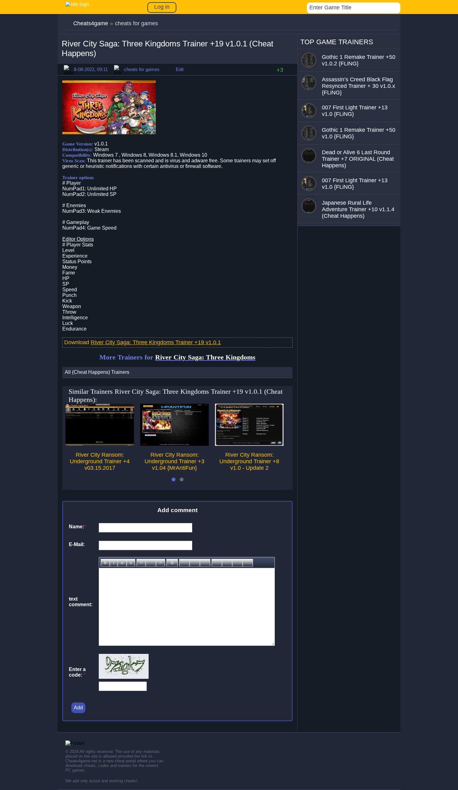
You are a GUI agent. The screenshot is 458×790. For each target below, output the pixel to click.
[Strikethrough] (130, 563)
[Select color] (205, 563)
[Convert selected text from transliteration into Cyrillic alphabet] (237, 563)
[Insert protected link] (194, 563)
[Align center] (151, 563)
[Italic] (114, 563)
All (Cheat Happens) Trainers (97, 372)
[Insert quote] (227, 563)
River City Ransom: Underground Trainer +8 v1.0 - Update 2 (249, 461)
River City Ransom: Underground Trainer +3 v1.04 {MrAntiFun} (174, 461)
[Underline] (122, 563)
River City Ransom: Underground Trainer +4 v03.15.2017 (100, 461)
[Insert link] (184, 563)
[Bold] (105, 563)
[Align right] (160, 563)
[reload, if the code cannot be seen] (124, 677)
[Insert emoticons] (172, 563)
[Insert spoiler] (247, 563)
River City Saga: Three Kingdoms (205, 357)
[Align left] (141, 563)
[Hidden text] (217, 563)
